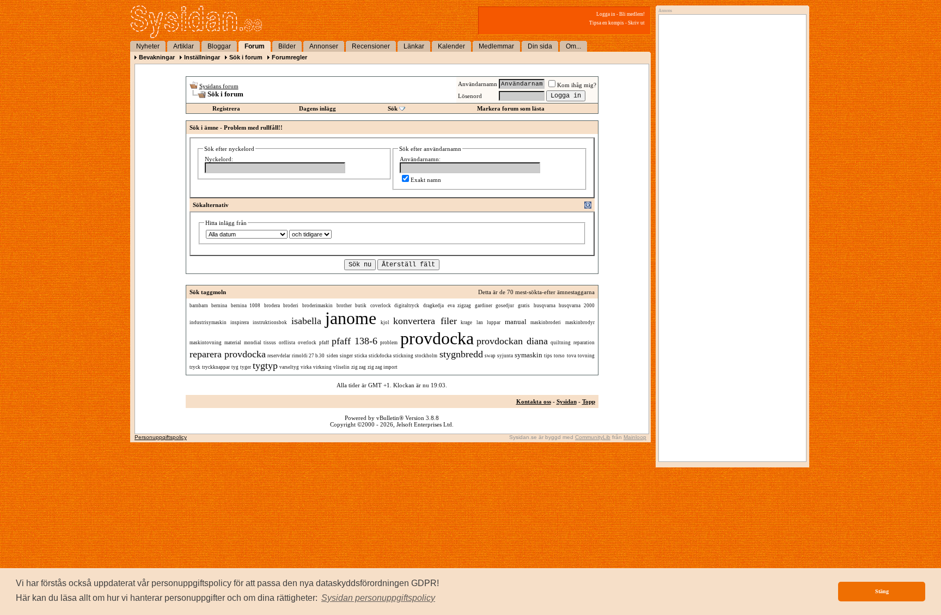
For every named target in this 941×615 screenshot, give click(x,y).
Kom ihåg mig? (576, 85)
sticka (361, 355)
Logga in (605, 14)
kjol (385, 322)
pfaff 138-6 (354, 341)
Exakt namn (426, 179)
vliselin (341, 367)
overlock (307, 342)
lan (479, 322)
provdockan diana (512, 341)
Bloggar (219, 46)
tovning (586, 355)
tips (548, 355)
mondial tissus (260, 342)
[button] (378, 598)
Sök (393, 108)
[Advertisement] (729, 129)
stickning (403, 355)
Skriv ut (636, 23)
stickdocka (380, 355)
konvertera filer (424, 320)
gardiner (483, 305)
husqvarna (544, 305)
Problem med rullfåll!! (253, 127)
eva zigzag (460, 305)
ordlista (287, 342)
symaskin (528, 355)
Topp (588, 401)
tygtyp (265, 365)
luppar (493, 322)
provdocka (437, 338)
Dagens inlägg (317, 108)
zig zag (358, 367)
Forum (255, 46)
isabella (306, 320)
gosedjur (505, 305)
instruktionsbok (270, 322)
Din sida (540, 46)
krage (466, 322)
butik (360, 305)
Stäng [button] (882, 591)
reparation (584, 342)
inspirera (239, 322)
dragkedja (433, 305)
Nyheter (148, 46)
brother (344, 305)
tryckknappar (216, 367)
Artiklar (183, 46)
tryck (195, 367)
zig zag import (383, 367)
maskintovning (206, 342)
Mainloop (635, 437)
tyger (245, 367)
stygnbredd (461, 354)
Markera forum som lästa (511, 108)
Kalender (451, 46)
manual (516, 322)
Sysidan (567, 401)
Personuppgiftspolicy (161, 437)
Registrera (226, 108)
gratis (524, 305)
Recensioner (371, 46)
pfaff (324, 342)
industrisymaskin (208, 322)
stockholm (426, 355)
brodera (272, 305)
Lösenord (470, 96)
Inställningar (202, 57)
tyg (235, 367)
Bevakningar (157, 57)
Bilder (287, 46)
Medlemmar (496, 46)
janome (350, 318)
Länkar (414, 46)
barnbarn (199, 305)
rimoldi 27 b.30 (308, 355)
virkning (322, 367)
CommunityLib (592, 437)
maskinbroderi (545, 322)
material (232, 342)
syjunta (505, 355)
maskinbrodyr (580, 322)
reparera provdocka (228, 354)
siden (332, 355)
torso (559, 355)
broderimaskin (317, 305)
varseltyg (289, 367)
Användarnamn (477, 84)
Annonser (323, 46)
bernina (219, 305)
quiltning (561, 342)
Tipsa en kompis (606, 23)
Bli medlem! (632, 14)
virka (306, 367)
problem (389, 342)
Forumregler (289, 57)
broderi (290, 305)
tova (571, 355)
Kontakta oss (533, 401)
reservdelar (278, 355)
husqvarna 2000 (577, 305)
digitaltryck (406, 305)
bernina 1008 (246, 305)
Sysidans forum (219, 86)
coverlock (380, 305)
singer (346, 355)
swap (490, 355)
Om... (573, 46)
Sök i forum (245, 57)
